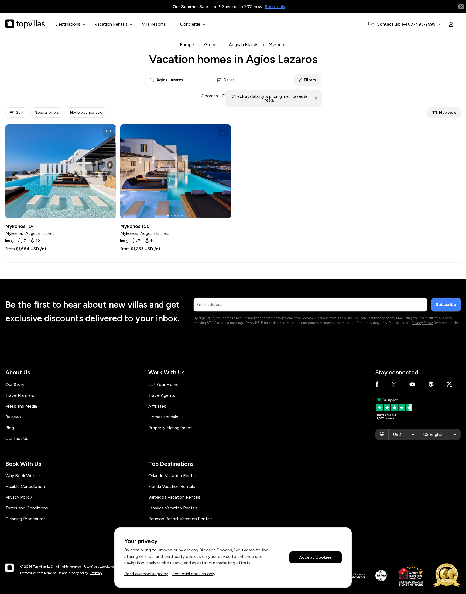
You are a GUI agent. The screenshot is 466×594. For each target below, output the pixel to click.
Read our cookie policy (146, 573)
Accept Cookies (315, 557)
